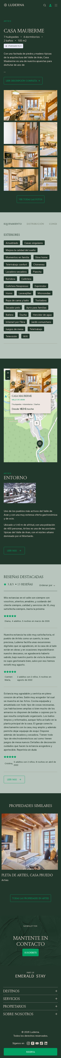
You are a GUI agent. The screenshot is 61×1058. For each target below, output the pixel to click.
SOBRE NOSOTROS (18, 1014)
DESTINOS (11, 991)
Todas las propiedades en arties (30, 898)
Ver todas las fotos (30, 199)
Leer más (12, 550)
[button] (40, 444)
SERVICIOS (11, 998)
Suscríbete (30, 952)
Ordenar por (45, 585)
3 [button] (52, 397)
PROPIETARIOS (14, 1006)
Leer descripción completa (21, 80)
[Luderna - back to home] (14, 4)
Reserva (30, 1051)
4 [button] (31, 415)
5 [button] (36, 423)
